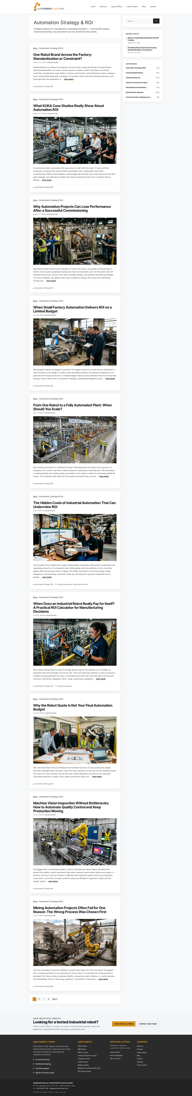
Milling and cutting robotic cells (89, 1068)
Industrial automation (64, 584)
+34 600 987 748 (42, 1088)
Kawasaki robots (84, 1059)
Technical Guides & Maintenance (138, 97)
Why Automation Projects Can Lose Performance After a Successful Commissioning (72, 208)
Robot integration (116, 1055)
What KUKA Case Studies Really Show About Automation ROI (68, 108)
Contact (153, 6)
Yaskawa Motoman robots (87, 1055)
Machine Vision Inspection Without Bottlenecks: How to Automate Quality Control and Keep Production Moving (71, 807)
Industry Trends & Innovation (137, 82)
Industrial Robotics (133, 78)
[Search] (156, 21)
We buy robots (115, 1058)
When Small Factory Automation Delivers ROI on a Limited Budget (72, 309)
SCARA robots (83, 1062)
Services (103, 6)
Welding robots (83, 1065)
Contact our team (148, 1024)
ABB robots (82, 1049)
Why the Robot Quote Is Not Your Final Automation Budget (72, 707)
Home (93, 6)
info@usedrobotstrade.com (58, 1088)
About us (140, 1046)
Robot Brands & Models (134, 92)
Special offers (115, 1052)
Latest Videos (132, 6)
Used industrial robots (80, 584)
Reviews (140, 1049)
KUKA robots (82, 1046)
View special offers (123, 1024)
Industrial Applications (134, 73)
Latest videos (142, 1052)
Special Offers (116, 6)
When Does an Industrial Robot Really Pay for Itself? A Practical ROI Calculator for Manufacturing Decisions (73, 608)
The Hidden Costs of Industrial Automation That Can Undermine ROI (74, 505)
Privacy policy (142, 1065)
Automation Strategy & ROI (44, 86)
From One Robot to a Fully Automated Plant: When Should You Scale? (72, 407)
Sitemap (140, 1062)
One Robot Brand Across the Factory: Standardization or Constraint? (62, 56)
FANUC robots (83, 1052)
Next (54, 999)
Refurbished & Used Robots (136, 87)
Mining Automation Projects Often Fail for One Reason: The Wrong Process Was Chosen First (69, 910)
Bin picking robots (84, 1071)
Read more (68, 79)
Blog (143, 6)
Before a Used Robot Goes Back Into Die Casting (143, 39)
